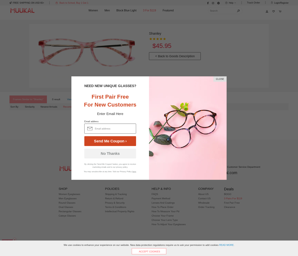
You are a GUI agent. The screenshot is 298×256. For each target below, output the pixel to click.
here (134, 171)
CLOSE (220, 79)
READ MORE (226, 245)
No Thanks (110, 153)
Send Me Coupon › (110, 141)
